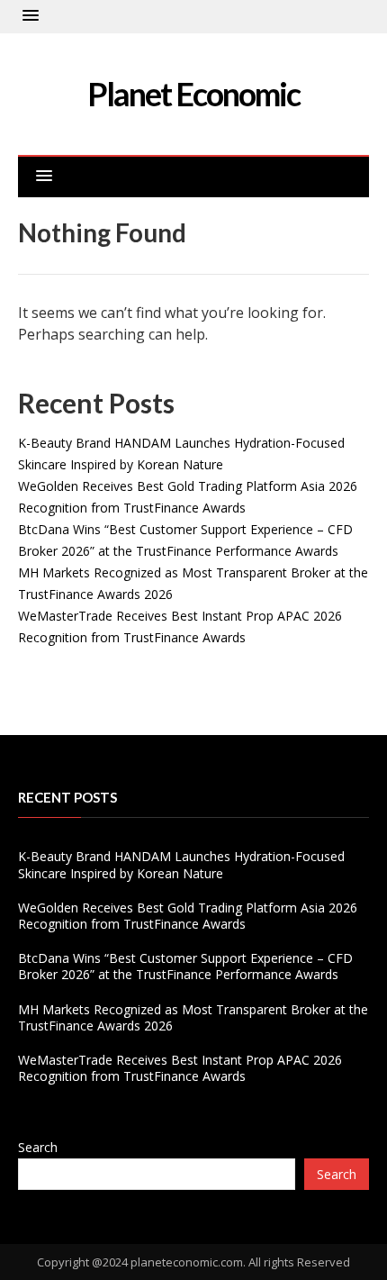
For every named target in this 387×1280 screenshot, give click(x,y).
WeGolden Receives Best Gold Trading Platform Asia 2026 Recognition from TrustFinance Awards (187, 915)
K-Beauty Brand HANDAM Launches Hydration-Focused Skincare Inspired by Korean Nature (181, 864)
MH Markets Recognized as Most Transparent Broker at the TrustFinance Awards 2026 (193, 1017)
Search (38, 1147)
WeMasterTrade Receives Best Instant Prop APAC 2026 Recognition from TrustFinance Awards (180, 1068)
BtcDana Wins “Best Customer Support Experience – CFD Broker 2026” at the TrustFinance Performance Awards (185, 966)
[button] (30, 16)
